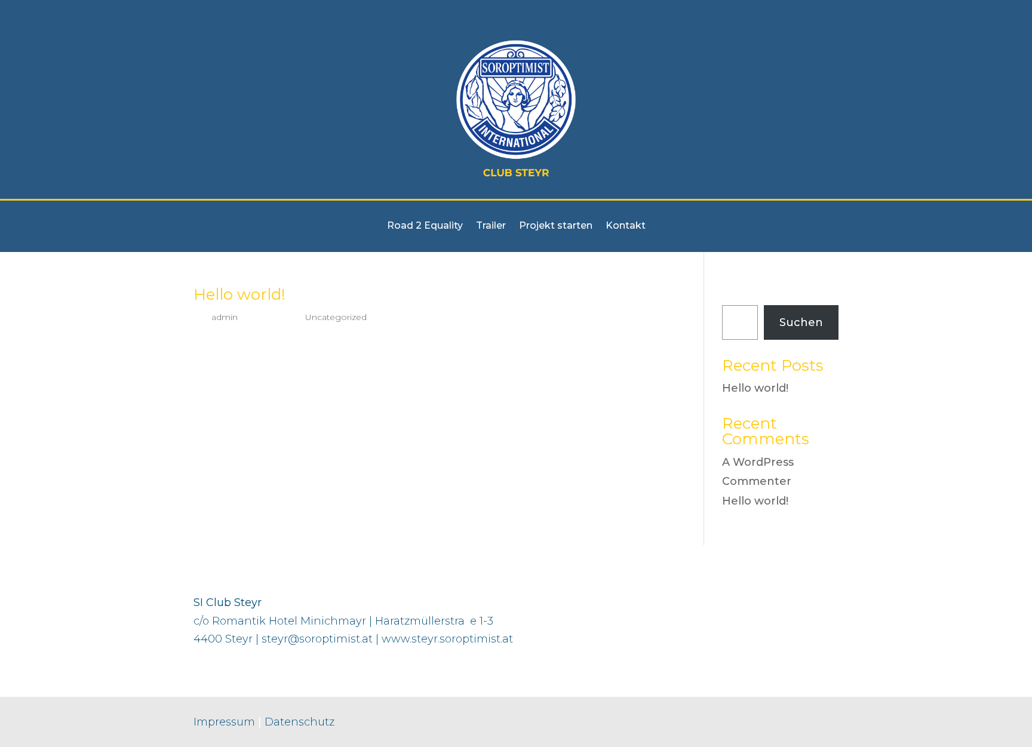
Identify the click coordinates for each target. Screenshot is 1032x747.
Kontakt (626, 226)
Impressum (224, 721)
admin (224, 317)
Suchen (744, 295)
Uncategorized (336, 317)
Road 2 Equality (425, 226)
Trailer (491, 226)
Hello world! (239, 294)
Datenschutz (299, 721)
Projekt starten (555, 226)
